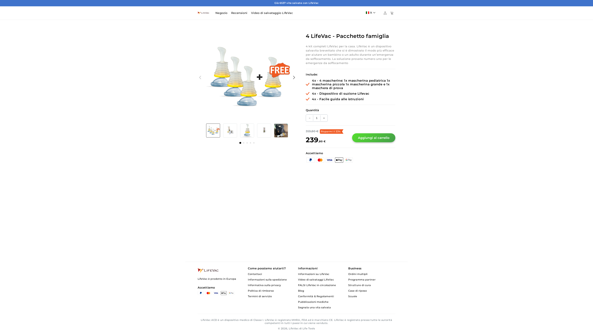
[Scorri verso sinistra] (200, 77)
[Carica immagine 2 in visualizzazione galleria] (230, 130)
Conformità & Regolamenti (316, 296)
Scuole (352, 296)
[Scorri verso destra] (294, 77)
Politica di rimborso (261, 290)
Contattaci (255, 274)
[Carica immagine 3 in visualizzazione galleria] (247, 130)
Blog (301, 290)
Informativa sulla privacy (264, 285)
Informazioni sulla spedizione (267, 279)
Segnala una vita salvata (314, 307)
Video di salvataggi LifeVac (316, 279)
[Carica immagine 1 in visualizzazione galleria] (213, 130)
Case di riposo (357, 290)
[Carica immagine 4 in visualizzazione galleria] (264, 130)
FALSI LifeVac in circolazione (317, 285)
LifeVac (294, 328)
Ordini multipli (358, 274)
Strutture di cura (359, 285)
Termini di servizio (260, 296)
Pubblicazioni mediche (313, 301)
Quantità (312, 110)
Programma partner (362, 279)
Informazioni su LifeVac (313, 274)
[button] (371, 12)
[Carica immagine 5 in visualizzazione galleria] (281, 130)
